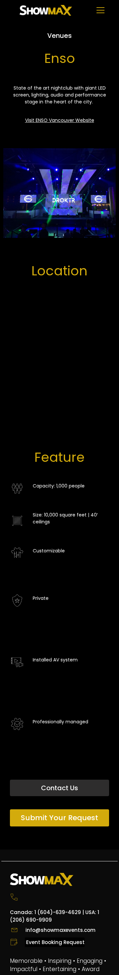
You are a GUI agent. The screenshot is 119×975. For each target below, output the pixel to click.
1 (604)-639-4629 (57, 912)
